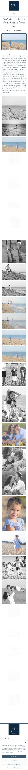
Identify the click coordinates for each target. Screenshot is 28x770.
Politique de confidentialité (17, 768)
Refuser (14, 760)
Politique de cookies (9, 768)
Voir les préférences (14, 764)
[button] (25, 742)
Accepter (14, 756)
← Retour (8, 30)
